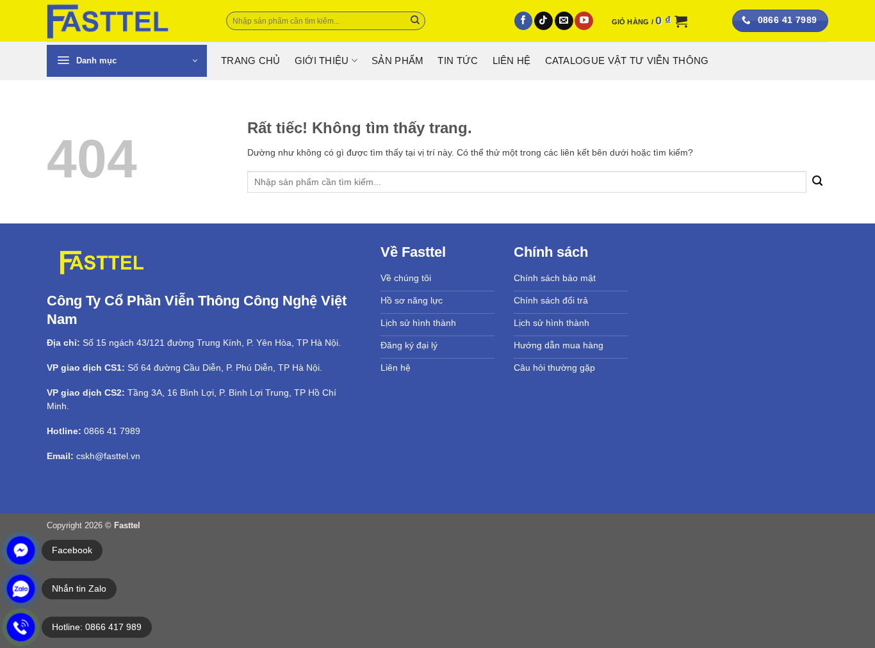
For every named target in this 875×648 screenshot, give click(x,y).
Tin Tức (458, 61)
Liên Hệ (512, 61)
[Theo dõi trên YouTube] (584, 21)
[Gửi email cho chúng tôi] (564, 21)
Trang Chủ (251, 61)
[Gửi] (415, 21)
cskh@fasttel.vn (108, 456)
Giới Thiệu (322, 61)
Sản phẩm (397, 61)
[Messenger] (20, 550)
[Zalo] (20, 588)
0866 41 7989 (112, 431)
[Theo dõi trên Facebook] (523, 21)
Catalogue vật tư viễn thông (627, 61)
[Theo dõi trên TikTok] (543, 21)
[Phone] (20, 627)
